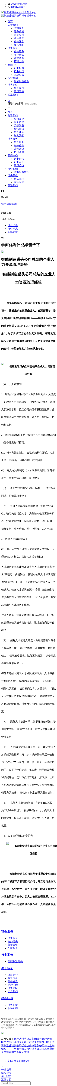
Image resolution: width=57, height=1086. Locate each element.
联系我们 (13, 94)
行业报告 (19, 68)
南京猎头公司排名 (39, 1045)
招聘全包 (19, 61)
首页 (10, 21)
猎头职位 (13, 84)
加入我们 (19, 44)
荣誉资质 (19, 34)
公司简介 (19, 28)
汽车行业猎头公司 (16, 1042)
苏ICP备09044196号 (18, 1061)
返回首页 (6, 1079)
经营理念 (19, 38)
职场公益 (19, 74)
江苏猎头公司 (34, 1042)
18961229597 (18, 6)
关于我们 (13, 24)
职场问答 (19, 91)
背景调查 (19, 58)
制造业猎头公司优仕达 (16, 1045)
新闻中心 (13, 64)
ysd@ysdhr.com (19, 4)
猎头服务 (13, 48)
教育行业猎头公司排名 (34, 1048)
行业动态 (19, 71)
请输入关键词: (16, 103)
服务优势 (19, 31)
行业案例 (13, 78)
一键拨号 (6, 1069)
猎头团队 (19, 41)
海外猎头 (19, 54)
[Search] (9, 107)
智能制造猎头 (21, 81)
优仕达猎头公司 (23, 1038)
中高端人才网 (21, 1052)
